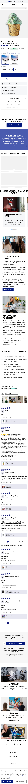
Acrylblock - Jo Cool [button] (10, 535)
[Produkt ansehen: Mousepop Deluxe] (11, 205)
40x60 (4, 69)
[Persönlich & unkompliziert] (14, 731)
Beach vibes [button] (8, 567)
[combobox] (14, 8)
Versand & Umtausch (14, 111)
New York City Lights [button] (10, 617)
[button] (5, 45)
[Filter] (2, 393)
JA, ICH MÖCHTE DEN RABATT (15, 643)
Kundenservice (13, 760)
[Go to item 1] (5, 399)
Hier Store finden (14, 125)
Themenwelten (13, 767)
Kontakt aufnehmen (14, 748)
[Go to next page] (23, 542)
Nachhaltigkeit (14, 101)
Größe (4, 67)
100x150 (17, 69)
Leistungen (13, 756)
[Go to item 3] (19, 399)
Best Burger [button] (8, 509)
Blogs (13, 763)
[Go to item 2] (12, 399)
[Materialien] (14, 674)
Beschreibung (14, 98)
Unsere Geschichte (14, 720)
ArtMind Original (13, 43)
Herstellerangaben (14, 108)
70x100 (10, 69)
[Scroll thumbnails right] (25, 399)
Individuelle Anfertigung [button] (11, 463)
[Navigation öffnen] (2, 4)
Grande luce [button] (8, 487)
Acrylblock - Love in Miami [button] (11, 421)
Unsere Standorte (14, 104)
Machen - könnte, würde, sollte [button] (12, 592)
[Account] (22, 4)
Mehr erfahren (8, 289)
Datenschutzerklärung (14, 657)
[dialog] (26, 782)
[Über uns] (14, 704)
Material (11, 53)
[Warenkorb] (25, 4)
